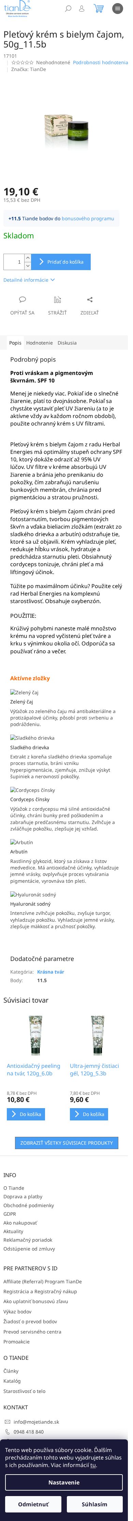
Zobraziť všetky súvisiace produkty (66, 1143)
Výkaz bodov (17, 1311)
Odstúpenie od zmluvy (29, 1248)
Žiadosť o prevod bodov (30, 1321)
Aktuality (13, 1231)
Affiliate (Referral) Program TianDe (42, 1281)
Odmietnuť (33, 1504)
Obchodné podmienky (28, 1205)
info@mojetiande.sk (36, 1422)
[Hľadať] (68, 8)
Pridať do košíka (65, 262)
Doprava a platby (22, 1196)
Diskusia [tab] (67, 342)
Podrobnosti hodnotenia (100, 62)
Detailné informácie (25, 280)
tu (93, 1465)
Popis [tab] (15, 342)
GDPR (9, 1214)
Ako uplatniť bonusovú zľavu (35, 1301)
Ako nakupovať (20, 1222)
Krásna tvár (50, 971)
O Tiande (13, 1188)
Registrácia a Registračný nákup (40, 1291)
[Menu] (117, 8)
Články (10, 1371)
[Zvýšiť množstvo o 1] (27, 258)
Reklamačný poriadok (27, 1240)
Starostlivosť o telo (24, 1391)
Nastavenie (63, 1482)
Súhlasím (94, 1504)
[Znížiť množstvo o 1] (27, 266)
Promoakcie (16, 1341)
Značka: (28, 69)
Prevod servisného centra (32, 1331)
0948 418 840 (29, 1431)
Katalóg (12, 1381)
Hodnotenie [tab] (39, 342)
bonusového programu (88, 218)
